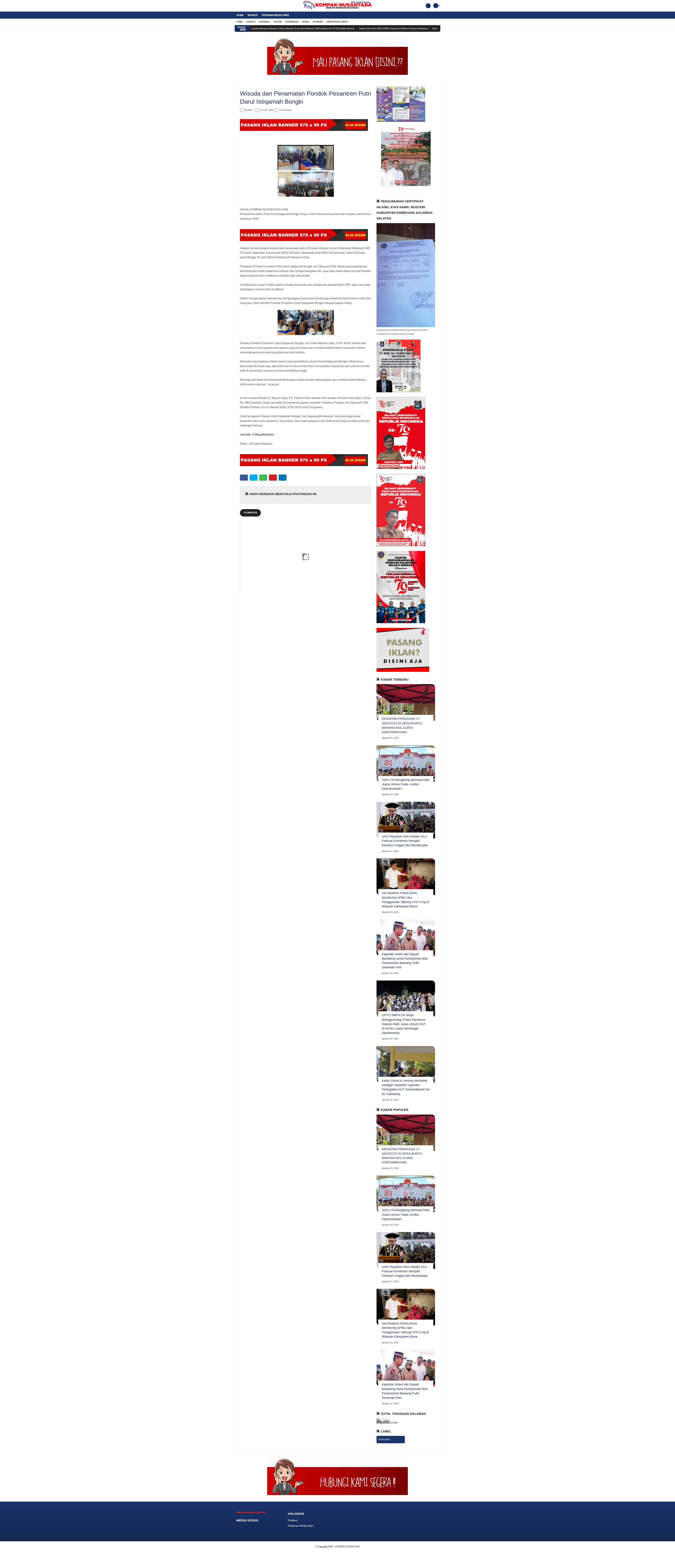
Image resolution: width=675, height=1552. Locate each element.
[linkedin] (283, 478)
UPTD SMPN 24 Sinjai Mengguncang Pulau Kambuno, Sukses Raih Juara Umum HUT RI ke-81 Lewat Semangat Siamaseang (404, 1024)
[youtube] (250, 6)
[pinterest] (273, 478)
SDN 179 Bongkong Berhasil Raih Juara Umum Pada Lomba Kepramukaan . (405, 784)
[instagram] (245, 6)
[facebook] (236, 6)
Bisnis (305, 22)
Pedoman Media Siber (275, 15)
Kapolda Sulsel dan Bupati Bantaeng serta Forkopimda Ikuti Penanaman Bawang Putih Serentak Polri (405, 960)
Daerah (251, 22)
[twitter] (240, 6)
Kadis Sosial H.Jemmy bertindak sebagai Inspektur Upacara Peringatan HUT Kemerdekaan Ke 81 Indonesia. (406, 1087)
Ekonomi (318, 22)
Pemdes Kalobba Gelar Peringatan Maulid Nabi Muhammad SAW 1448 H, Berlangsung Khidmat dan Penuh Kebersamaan (273, 28)
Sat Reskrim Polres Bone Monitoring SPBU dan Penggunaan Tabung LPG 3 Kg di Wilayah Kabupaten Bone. (405, 899)
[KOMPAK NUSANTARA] (337, 9)
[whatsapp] (263, 478)
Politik (278, 22)
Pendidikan (292, 22)
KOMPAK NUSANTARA (347, 1546)
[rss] (266, 1527)
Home (239, 15)
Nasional (264, 22)
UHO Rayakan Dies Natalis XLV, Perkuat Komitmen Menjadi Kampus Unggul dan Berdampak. (405, 841)
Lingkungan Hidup (337, 22)
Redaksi (253, 15)
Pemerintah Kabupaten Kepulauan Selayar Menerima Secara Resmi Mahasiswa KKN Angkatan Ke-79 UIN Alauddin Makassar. (380, 28)
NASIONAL (384, 1439)
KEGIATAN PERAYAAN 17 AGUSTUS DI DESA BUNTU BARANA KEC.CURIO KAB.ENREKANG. (402, 725)
